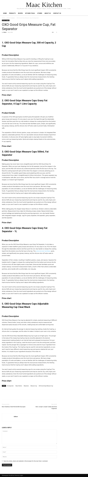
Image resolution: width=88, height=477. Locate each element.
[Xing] (15, 419)
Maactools (26, 385)
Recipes (20, 13)
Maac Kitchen (19, 385)
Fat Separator (10, 385)
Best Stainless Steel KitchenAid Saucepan (13, 406)
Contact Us (57, 13)
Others (39, 13)
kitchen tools (30, 13)
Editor (4, 32)
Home (5, 13)
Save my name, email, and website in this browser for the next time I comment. (26, 461)
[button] (84, 13)
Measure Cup (34, 385)
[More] (45, 36)
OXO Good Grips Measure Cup (46, 385)
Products (12, 13)
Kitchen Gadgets (11, 18)
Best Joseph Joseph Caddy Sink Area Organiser (46, 407)
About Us (48, 13)
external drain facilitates (43, 251)
